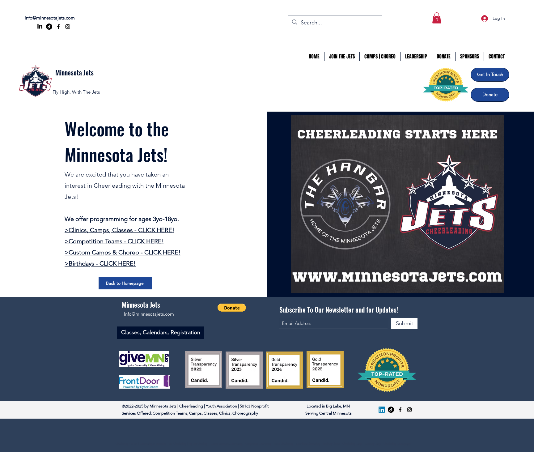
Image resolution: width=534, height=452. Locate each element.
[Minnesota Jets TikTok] (391, 410)
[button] (436, 17)
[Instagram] (68, 26)
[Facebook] (58, 26)
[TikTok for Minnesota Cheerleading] (49, 26)
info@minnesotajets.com (50, 18)
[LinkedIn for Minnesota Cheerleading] (40, 26)
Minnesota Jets (74, 72)
